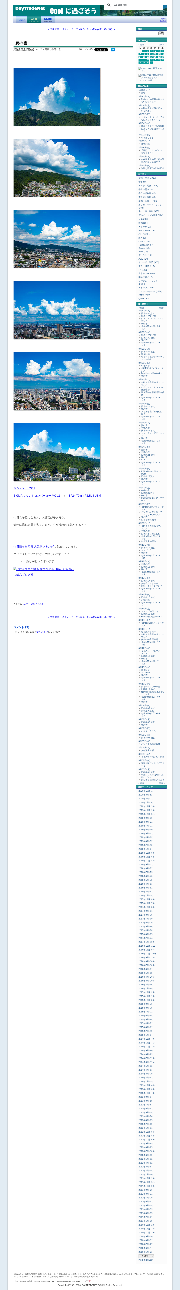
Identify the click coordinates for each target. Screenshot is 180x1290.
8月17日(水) (144, 578)
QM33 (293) (144, 295)
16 (148, 57)
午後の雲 (145, 366)
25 (155, 60)
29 (144, 62)
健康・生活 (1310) (147, 178)
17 (151, 57)
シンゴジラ (146, 550)
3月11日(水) (144, 96)
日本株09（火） (148, 708)
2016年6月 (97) (146, 969)
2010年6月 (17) (146, 1248)
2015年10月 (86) (147, 1000)
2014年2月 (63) (146, 1077)
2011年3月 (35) (146, 1213)
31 (151, 62)
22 (144, 60)
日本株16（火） (148, 597)
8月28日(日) (144, 363)
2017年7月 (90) (146, 919)
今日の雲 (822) (146, 189)
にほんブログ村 (23, 574)
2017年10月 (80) (147, 907)
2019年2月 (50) (146, 845)
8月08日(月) (144, 719)
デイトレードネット (21, 19)
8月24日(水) (144, 447)
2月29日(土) (144, 141)
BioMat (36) (144, 248)
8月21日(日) (144, 504)
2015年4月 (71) (146, 1023)
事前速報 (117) (146, 277)
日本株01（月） (148, 772)
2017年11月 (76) (147, 903)
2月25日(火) (144, 165)
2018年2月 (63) (146, 891)
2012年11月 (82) (147, 1135)
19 (159, 57)
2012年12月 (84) (147, 1132)
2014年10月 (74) (147, 1046)
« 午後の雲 (53, 29)
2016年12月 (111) (147, 946)
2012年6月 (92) (146, 1155)
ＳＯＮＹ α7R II (24, 488)
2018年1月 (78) (146, 895)
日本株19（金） (148, 547)
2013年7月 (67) (146, 1105)
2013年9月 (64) (146, 1097)
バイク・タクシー (149, 731)
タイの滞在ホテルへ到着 (152, 757)
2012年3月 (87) (146, 1166)
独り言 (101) (144, 234)
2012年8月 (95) (146, 1147)
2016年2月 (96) (146, 984)
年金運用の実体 (148, 541)
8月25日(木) (144, 422)
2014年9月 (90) (146, 1050)
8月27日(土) (144, 379)
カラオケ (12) (145, 227)
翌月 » (161, 44)
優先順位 (145, 670)
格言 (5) (142, 238)
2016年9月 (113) (147, 957)
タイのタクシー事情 (150, 686)
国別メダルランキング (151, 586)
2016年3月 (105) (147, 981)
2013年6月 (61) (146, 1108)
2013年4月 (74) (146, 1116)
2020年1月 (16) (146, 802)
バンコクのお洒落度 (150, 744)
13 (163, 54)
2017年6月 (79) (146, 922)
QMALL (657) (145, 298)
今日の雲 (39, 604)
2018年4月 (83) (146, 884)
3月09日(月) (144, 105)
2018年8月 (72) (146, 868)
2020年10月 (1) (146, 791)
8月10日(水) (144, 684)
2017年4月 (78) (146, 930)
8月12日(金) (144, 648)
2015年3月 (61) (146, 1027)
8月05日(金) (144, 741)
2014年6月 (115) (147, 1062)
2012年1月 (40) (146, 1174)
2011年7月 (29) (146, 1197)
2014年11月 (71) (147, 1043)
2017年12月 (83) (147, 899)
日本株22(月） (148, 493)
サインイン (42, 631)
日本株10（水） (148, 689)
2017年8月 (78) (146, 915)
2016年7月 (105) (147, 965)
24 (151, 60)
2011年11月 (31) (147, 1182)
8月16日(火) (144, 594)
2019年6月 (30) (146, 829)
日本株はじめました (150, 534)
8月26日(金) (144, 403)
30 (148, 62)
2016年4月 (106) (147, 977)
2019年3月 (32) (146, 841)
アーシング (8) (145, 255)
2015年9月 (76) (146, 1004)
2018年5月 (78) (146, 880)
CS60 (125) (144, 241)
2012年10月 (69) (147, 1139)
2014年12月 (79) (147, 1039)
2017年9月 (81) (146, 911)
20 (163, 57)
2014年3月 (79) (146, 1074)
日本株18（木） (148, 567)
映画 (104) (143, 223)
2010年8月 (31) (146, 1240)
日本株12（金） (148, 656)
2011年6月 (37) (146, 1201)
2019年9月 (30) (146, 818)
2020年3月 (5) (145, 795)
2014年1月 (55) (146, 1081)
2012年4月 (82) (146, 1163)
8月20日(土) (144, 523)
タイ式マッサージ (149, 583)
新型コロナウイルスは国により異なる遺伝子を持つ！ (152, 128)
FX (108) (143, 270)
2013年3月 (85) (146, 1120)
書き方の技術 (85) (147, 197)
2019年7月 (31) (146, 826)
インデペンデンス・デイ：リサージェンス (151, 513)
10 (151, 54)
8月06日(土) (144, 735)
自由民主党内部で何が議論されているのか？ (152, 160)
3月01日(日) (144, 134)
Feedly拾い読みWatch (151, 373)
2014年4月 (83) (146, 1070)
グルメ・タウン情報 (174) (151, 215)
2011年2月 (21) (146, 1217)
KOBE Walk (48, 19)
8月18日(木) (144, 561)
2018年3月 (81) (146, 888)
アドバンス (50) (146, 287)
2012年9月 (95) (146, 1143)
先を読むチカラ (148, 632)
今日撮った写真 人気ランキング (34, 546)
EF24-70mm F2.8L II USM (85, 495)
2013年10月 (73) (147, 1093)
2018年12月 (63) (147, 853)
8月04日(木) (144, 747)
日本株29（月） (148, 351)
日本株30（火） (148, 338)
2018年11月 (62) (147, 857)
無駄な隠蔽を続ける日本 (152, 168)
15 (144, 57)
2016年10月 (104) (147, 953)
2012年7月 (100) (147, 1151)
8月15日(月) (144, 608)
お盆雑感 (145, 600)
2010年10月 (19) (147, 1232)
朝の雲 (144, 323)
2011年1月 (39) (146, 1221)
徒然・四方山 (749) (148, 201)
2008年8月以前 (146, 1260)
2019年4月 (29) (146, 837)
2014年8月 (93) (146, 1054)
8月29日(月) (144, 349)
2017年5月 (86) (146, 926)
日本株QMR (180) (147, 273)
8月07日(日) (144, 728)
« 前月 (141, 44)
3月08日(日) (144, 114)
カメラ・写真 (29, 604)
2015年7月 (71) (146, 1012)
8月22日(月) (144, 487)
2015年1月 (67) (146, 1035)
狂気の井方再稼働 (149, 639)
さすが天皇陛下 (148, 711)
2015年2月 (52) (146, 1031)
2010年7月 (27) (146, 1244)
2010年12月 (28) (147, 1225)
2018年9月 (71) (146, 864)
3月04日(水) (144, 123)
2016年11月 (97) (147, 950)
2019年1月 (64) (146, 849)
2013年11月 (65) (147, 1089)
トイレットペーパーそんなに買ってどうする (152, 118)
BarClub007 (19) (147, 230)
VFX (143, 460)
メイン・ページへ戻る (73, 29)
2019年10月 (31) (147, 814)
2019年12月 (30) (147, 806)
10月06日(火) (145, 90)
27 (163, 60)
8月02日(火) (144, 760)
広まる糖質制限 (148, 519)
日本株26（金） (148, 406)
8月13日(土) (144, 629)
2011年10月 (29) (147, 1186)
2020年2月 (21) (146, 798)
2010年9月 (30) (146, 1236)
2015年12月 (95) (147, 992)
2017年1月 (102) (147, 942)
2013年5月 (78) (146, 1112)
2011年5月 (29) (146, 1205)
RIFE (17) (143, 251)
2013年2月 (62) (146, 1124)
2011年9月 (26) (146, 1190)
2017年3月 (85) (146, 934)
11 (155, 54)
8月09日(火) (144, 705)
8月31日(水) (144, 310)
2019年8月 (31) (146, 822)
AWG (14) (143, 259)
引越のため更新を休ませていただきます (152, 100)
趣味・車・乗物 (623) (149, 211)
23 (148, 60)
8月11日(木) (144, 667)
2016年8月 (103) (147, 961)
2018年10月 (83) (147, 860)
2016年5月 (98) (146, 973)
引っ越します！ (148, 137)
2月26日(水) (144, 156)
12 (159, 54)
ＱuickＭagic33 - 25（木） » (101, 29)
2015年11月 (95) (147, 996)
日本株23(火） (148, 476)
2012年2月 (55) (146, 1170)
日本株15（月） (148, 614)
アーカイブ (147, 787)
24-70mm (145, 672)
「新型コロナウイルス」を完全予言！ (152, 151)
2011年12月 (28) (147, 1178)
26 (159, 60)
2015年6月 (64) (146, 1015)
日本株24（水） (148, 455)
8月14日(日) (144, 620)
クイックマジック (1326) (150, 291)
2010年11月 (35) (147, 1228)
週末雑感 (145, 144)
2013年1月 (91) (146, 1128)
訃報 (143, 93)
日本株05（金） (148, 737)
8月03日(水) (144, 754)
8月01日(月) (144, 769)
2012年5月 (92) (146, 1159)
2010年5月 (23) (146, 1252)
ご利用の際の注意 (163, 20)
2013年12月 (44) (147, 1085)
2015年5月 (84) (146, 1019)
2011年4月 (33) (146, 1209)
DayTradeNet (30, 9)
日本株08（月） (148, 722)
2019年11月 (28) (147, 810)
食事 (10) (143, 182)
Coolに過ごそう (34, 19)
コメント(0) (87, 49)
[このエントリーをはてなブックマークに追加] (113, 51)
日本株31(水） (148, 313)
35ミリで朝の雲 (148, 316)
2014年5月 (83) (146, 1066)
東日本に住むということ (152, 780)
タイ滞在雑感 (147, 750)
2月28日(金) (144, 147)
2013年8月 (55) (146, 1101)
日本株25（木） (148, 430)
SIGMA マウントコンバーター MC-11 (37, 495)
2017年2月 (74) (146, 938)
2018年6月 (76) (146, 876)
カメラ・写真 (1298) (148, 185)
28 (140, 62)
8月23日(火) (144, 468)
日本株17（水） (148, 581)
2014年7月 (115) (147, 1058)
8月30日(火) (144, 332)
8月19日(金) (144, 545)
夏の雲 (144, 425)
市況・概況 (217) (147, 266)
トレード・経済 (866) (149, 262)
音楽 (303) (143, 219)
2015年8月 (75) (146, 1008)
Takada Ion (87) (146, 245)
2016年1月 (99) (146, 988)
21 (140, 60)
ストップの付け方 (149, 611)
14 (140, 57)
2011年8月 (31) (146, 1194)
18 (155, 57)
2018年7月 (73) (146, 872)
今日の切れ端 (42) (147, 193)
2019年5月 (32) (146, 833)
